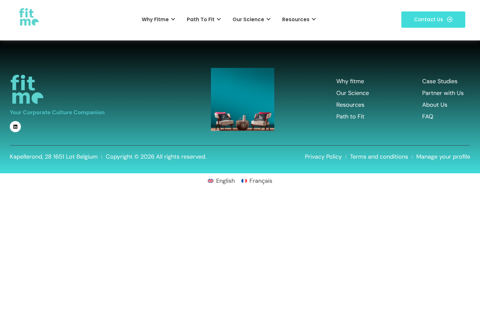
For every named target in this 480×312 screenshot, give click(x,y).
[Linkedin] (15, 126)
